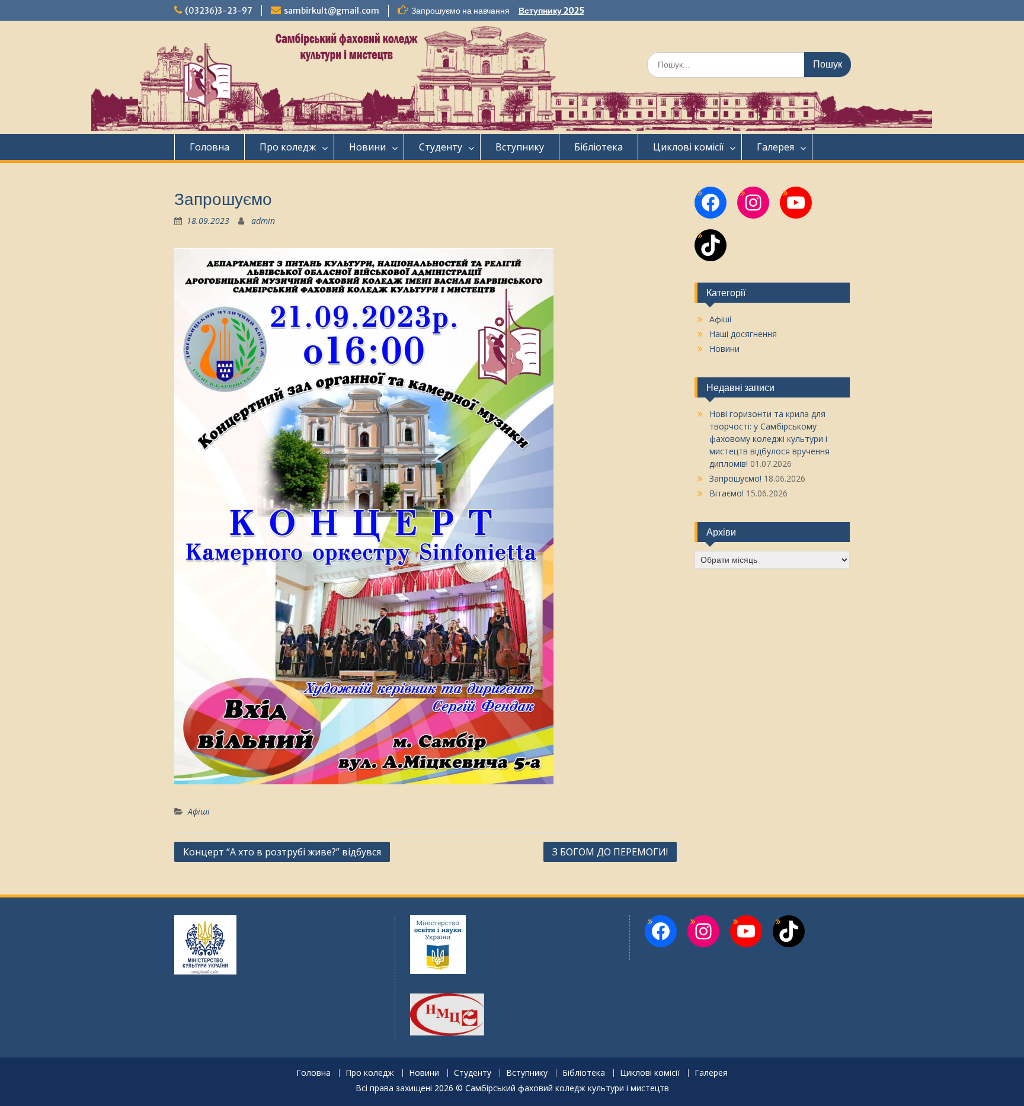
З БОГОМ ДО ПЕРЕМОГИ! (610, 851)
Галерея (775, 146)
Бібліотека (598, 146)
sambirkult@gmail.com (331, 10)
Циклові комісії (688, 146)
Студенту (440, 146)
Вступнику (519, 146)
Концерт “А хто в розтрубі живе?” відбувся (282, 851)
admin (263, 220)
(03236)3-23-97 (218, 10)
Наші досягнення (743, 333)
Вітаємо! (726, 493)
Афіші (199, 811)
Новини (367, 146)
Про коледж (288, 146)
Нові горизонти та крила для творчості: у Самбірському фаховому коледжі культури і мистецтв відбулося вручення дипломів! (769, 438)
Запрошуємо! (735, 478)
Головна (209, 146)
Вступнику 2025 (551, 10)
